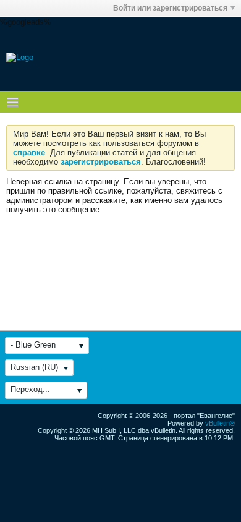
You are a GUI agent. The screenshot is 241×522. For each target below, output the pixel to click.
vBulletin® (220, 423)
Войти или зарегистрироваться (170, 8)
